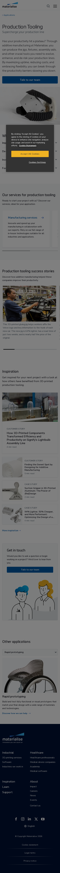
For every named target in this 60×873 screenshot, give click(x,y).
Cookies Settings (37, 162)
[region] (30, 148)
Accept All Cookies (30, 154)
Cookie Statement (27, 145)
